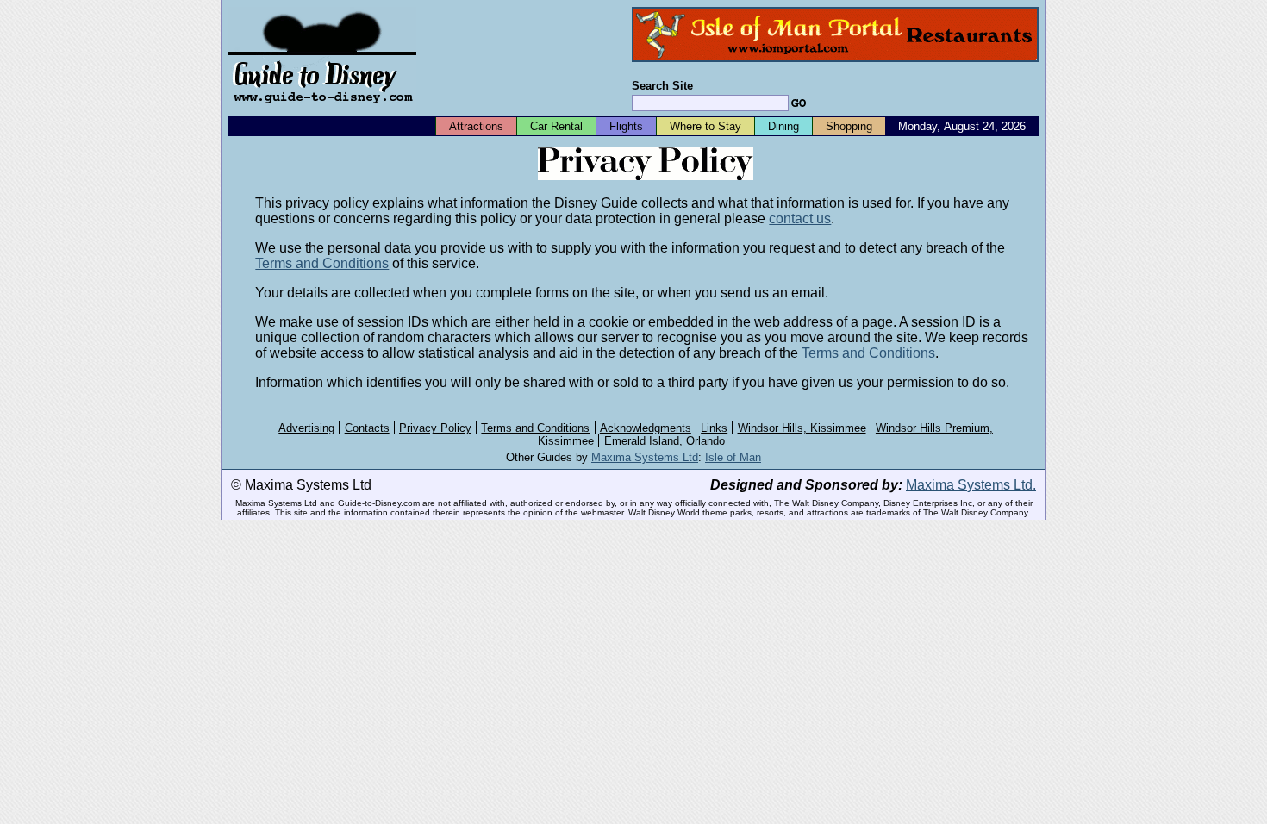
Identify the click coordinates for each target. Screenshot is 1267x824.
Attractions (476, 126)
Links (714, 427)
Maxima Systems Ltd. (971, 485)
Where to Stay (705, 126)
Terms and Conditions (322, 263)
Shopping (849, 126)
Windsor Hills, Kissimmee (802, 427)
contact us (800, 218)
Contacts (367, 427)
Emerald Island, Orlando (664, 440)
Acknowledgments (645, 427)
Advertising (306, 427)
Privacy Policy (435, 427)
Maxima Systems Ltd (644, 457)
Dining (783, 126)
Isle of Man (733, 457)
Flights (626, 126)
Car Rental (556, 126)
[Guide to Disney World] (322, 110)
